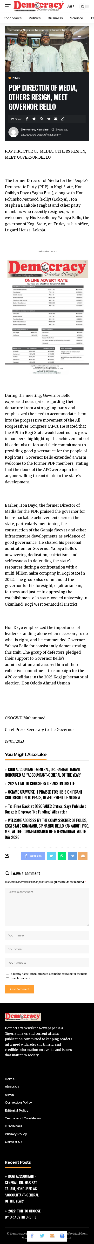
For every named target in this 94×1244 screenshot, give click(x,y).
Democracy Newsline (34, 129)
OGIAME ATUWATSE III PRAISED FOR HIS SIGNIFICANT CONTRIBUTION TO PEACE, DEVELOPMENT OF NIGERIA (43, 794)
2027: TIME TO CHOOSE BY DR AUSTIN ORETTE (41, 783)
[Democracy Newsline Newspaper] (39, 6)
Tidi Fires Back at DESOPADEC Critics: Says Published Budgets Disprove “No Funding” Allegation (45, 809)
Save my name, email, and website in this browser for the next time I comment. (49, 976)
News (16, 78)
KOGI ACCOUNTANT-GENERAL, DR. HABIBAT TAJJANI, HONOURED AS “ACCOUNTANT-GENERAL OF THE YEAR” (43, 772)
